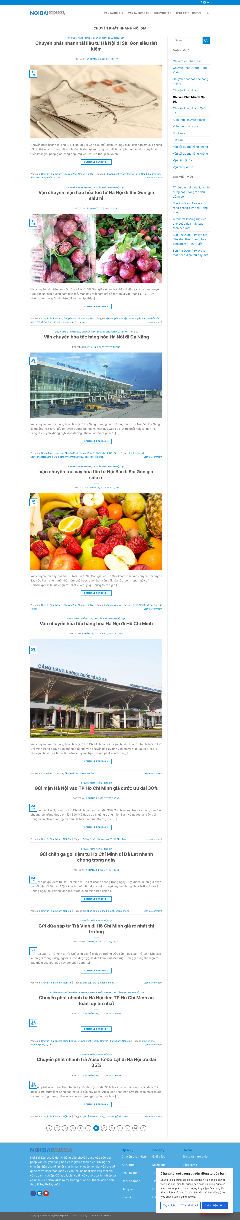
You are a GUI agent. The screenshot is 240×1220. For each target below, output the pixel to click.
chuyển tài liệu (48, 177)
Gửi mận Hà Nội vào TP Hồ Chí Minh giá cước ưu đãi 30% (96, 788)
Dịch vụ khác (162, 13)
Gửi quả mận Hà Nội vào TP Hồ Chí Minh (104, 839)
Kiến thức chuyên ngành (189, 119)
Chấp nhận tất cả (215, 1205)
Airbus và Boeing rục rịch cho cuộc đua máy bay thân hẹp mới (189, 223)
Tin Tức (197, 13)
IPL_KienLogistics (114, 633)
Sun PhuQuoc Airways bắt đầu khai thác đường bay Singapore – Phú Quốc (190, 239)
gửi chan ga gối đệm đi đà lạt (98, 911)
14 (135, 1128)
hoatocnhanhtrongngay (70, 457)
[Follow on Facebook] (201, 2)
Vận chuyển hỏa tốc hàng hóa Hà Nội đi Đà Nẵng (96, 337)
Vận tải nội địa (113, 13)
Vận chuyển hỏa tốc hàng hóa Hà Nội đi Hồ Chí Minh (96, 623)
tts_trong (114, 347)
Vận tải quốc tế (138, 13)
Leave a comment (153, 177)
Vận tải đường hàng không (190, 146)
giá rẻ (96, 982)
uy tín (48, 1044)
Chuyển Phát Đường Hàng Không (67, 992)
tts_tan (114, 59)
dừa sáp (87, 982)
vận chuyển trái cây (75, 322)
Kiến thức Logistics (185, 126)
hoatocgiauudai (137, 453)
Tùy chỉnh (169, 1205)
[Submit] (206, 40)
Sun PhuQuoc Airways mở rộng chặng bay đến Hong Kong (190, 207)
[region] (194, 1190)
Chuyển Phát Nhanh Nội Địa (108, 38)
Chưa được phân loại (67, 332)
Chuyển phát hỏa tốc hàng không (190, 81)
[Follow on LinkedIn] (204, 2)
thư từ (60, 177)
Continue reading (96, 162)
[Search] (208, 13)
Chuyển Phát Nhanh (79, 38)
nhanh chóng (122, 911)
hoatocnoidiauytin (94, 457)
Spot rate (182, 13)
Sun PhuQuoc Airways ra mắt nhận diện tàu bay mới (190, 253)
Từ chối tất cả (189, 1205)
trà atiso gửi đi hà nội (117, 1116)
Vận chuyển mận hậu (116, 318)
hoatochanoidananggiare (43, 457)
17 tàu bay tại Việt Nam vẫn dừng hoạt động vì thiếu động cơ (191, 192)
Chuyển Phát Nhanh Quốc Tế (190, 111)
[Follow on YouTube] (208, 2)
